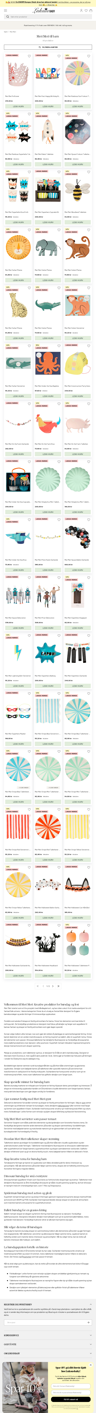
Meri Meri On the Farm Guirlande (17, 444)
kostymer (27, 1256)
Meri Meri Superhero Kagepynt (76, 618)
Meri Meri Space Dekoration (15, 618)
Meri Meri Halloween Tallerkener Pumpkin (80, 965)
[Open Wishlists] (86, 10)
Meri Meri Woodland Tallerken (75, 212)
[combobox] (48, 16)
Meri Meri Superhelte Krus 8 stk (16, 212)
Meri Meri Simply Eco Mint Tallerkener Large (51, 502)
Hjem (6, 31)
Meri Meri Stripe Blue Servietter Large (49, 734)
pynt (84, 1102)
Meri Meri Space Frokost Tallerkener (78, 154)
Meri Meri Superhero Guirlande (76, 676)
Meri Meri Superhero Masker (15, 734)
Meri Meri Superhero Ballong (45, 676)
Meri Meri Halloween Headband (46, 965)
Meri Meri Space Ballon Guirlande (77, 560)
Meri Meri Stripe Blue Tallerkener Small (19, 792)
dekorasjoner (63, 1105)
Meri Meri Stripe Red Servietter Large (19, 850)
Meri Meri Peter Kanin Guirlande (46, 560)
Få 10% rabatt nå (71, 1399)
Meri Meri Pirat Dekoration (44, 618)
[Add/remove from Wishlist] (29, 56)
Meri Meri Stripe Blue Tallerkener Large (79, 734)
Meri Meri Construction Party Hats (77, 386)
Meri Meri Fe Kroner (12, 96)
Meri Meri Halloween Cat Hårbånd (77, 907)
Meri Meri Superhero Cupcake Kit (47, 212)
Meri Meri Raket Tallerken (44, 154)
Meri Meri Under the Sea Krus (15, 560)
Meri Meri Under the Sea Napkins (47, 386)
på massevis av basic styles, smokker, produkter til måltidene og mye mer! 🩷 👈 (48, 3)
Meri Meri (13, 31)
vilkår (89, 1309)
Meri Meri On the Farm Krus (45, 444)
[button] (90, 10)
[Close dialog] (91, 1365)
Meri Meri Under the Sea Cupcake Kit (18, 502)
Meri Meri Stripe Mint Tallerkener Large (49, 792)
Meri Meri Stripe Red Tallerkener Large (49, 850)
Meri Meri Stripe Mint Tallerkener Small (79, 792)
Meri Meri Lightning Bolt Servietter (18, 676)
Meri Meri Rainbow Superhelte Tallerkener (20, 154)
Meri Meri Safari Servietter (74, 328)
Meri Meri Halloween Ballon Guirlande (48, 907)
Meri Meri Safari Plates (13, 270)
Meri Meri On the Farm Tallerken (76, 444)
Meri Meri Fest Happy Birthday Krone (48, 96)
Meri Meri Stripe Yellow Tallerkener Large (20, 907)
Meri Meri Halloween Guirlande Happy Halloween (23, 965)
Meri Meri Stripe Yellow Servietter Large (79, 850)
